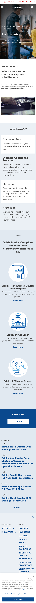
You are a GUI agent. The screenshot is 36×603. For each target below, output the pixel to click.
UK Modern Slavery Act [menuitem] (25, 563)
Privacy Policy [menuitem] (23, 541)
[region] (18, 588)
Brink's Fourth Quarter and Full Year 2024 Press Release (17, 476)
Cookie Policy (22, 590)
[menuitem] (32, 7)
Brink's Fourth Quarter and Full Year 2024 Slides (16, 488)
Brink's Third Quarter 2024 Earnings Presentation (16, 499)
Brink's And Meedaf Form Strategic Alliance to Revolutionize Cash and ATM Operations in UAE (17, 462)
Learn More (24, 301)
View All (16, 507)
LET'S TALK (18, 421)
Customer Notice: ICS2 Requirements (19, 1)
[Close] (34, 576)
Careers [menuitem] (23, 536)
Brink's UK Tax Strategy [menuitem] (26, 570)
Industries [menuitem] (7, 532)
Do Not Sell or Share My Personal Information (18, 594)
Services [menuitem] (6, 528)
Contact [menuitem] (23, 528)
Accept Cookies (18, 599)
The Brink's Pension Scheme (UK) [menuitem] (25, 556)
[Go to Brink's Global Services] (18, 7)
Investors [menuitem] (24, 532)
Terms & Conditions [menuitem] (25, 547)
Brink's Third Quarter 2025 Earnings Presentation (16, 448)
